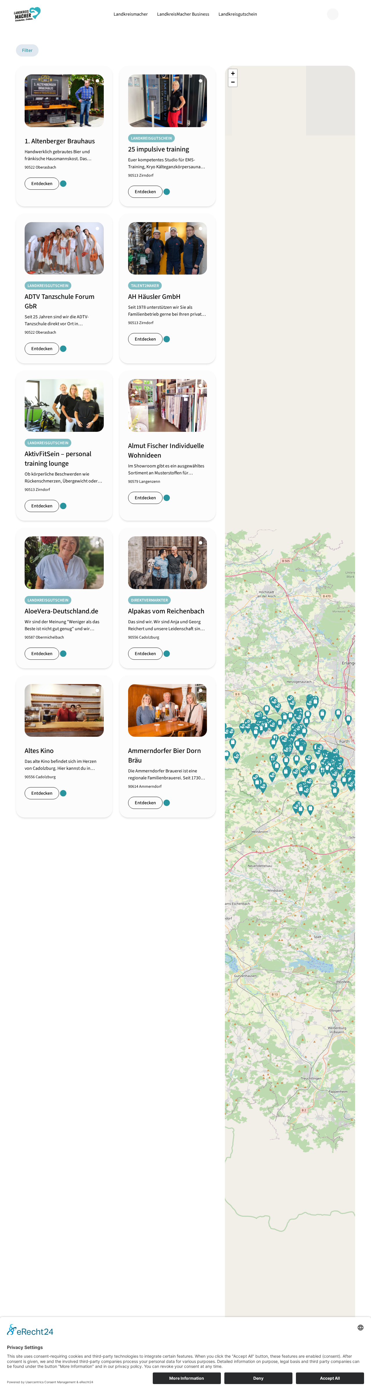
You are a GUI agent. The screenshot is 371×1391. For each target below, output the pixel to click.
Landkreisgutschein (238, 14)
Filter (27, 50)
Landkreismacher (131, 14)
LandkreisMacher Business (183, 14)
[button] (285, 773)
